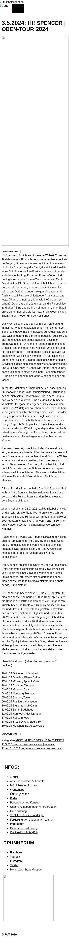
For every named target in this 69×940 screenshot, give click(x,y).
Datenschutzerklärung (24, 828)
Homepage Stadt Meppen (26, 869)
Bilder (13, 798)
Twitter (14, 865)
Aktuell (14, 777)
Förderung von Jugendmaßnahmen (31, 819)
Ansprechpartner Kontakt (27, 781)
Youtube (15, 856)
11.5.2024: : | (28, 744)
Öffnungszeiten (19, 794)
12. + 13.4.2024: (32, 748)
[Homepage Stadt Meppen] (28, 920)
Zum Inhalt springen (12, 2)
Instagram (16, 861)
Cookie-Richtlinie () (24, 832)
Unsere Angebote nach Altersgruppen (33, 806)
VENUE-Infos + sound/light (27, 815)
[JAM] (4, 6)
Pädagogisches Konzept (25, 802)
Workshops (17, 789)
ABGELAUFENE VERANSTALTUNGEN (39, 740)
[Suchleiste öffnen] (10, 8)
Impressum (17, 823)
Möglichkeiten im (23, 785)
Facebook (16, 852)
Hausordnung (18, 811)
